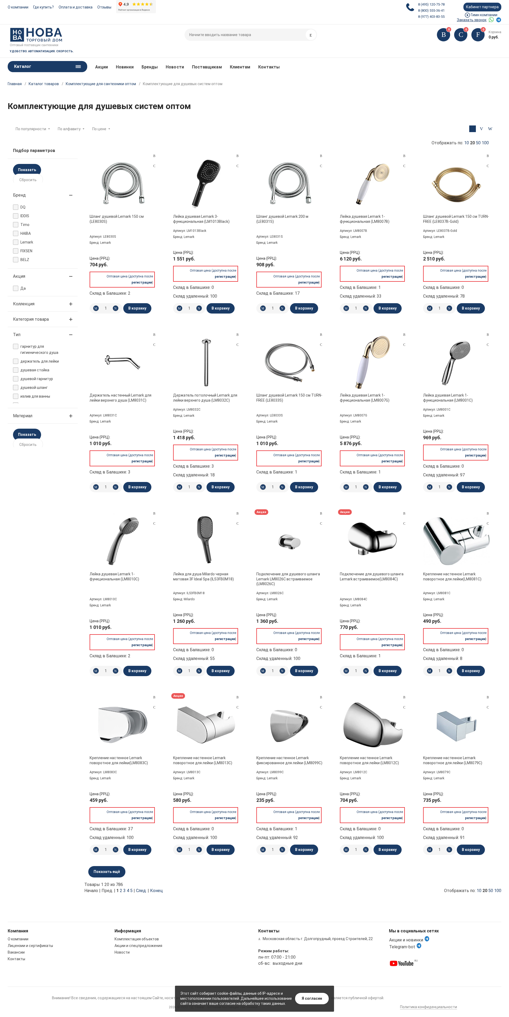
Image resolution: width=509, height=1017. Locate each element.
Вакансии (16, 952)
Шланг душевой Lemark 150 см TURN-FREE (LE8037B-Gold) (456, 218)
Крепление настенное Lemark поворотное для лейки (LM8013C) (202, 760)
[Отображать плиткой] (472, 128)
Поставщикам (207, 66)
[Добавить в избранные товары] (154, 166)
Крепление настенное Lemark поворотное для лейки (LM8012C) (369, 760)
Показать (27, 170)
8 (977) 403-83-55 (431, 17)
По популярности (31, 129)
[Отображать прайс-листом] (490, 128)
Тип (16, 334)
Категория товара (31, 319)
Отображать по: (460, 142)
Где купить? (43, 7)
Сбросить (28, 180)
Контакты (269, 66)
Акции (101, 66)
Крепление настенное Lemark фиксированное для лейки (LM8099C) (289, 760)
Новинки (125, 66)
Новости (175, 66)
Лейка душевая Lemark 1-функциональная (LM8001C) (448, 397)
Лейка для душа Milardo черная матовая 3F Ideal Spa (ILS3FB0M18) (203, 576)
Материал (22, 415)
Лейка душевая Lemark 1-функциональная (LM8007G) (364, 397)
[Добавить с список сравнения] (154, 156)
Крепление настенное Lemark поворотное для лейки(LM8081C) (452, 576)
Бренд (19, 195)
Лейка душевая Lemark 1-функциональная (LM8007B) (364, 218)
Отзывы (104, 7)
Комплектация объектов (137, 939)
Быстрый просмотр (123, 183)
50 (478, 142)
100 (485, 142)
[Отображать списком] (481, 128)
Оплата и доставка (76, 7)
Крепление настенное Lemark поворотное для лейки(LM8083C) (119, 760)
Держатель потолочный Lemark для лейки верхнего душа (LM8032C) (205, 397)
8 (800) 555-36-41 (431, 10)
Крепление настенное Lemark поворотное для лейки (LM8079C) (452, 760)
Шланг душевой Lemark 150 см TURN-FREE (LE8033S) (289, 397)
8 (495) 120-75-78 (431, 4)
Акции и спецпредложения (138, 946)
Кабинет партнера (482, 7)
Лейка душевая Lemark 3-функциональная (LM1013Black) (201, 218)
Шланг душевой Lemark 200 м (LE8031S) (282, 218)
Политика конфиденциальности (428, 1007)
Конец (156, 890)
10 (466, 142)
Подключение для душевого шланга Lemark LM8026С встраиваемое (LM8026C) (288, 579)
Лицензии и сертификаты (30, 946)
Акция (19, 276)
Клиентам (240, 66)
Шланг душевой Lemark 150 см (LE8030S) (117, 218)
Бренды (150, 66)
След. (141, 890)
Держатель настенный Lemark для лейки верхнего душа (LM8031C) (120, 397)
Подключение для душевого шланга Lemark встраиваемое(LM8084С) (371, 576)
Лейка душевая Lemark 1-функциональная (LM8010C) (114, 576)
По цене (99, 129)
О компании (18, 7)
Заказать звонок (471, 20)
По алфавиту (69, 129)
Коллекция (23, 303)
